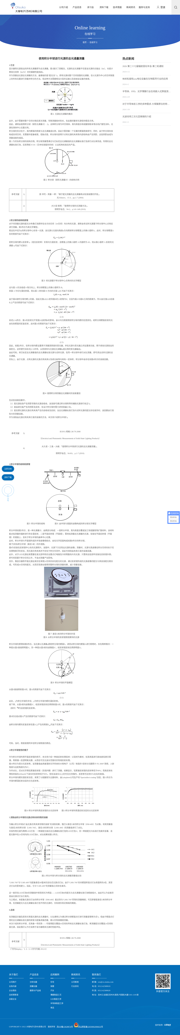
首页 (85, 42)
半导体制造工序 (56, 1003)
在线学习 (93, 42)
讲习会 (90, 7)
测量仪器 (33, 986)
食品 (52, 1008)
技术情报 (117, 7)
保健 (52, 986)
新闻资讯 (130, 7)
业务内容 (12, 986)
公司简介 (12, 982)
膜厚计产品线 (35, 990)
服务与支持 (144, 7)
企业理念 (12, 990)
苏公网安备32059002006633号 (90, 1027)
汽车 (52, 990)
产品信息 (77, 7)
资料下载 (104, 7)
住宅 (52, 982)
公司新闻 (75, 982)
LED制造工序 (55, 999)
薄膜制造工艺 (55, 995)
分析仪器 (33, 982)
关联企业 (12, 999)
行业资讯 (75, 986)
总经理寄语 (13, 995)
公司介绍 (63, 7)
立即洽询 (8, 469)
